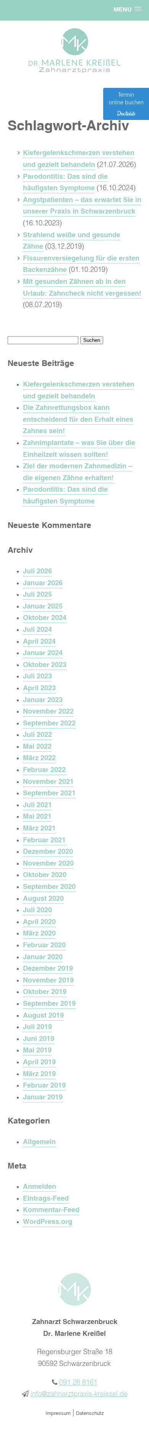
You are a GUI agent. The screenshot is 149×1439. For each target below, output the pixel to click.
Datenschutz (90, 1413)
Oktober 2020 (44, 875)
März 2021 (39, 828)
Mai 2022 (37, 746)
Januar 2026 (43, 583)
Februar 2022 (44, 770)
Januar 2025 (43, 606)
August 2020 (43, 898)
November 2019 (48, 980)
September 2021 (49, 793)
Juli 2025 (37, 594)
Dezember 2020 (48, 851)
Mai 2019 (37, 1050)
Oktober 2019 (44, 992)
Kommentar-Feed (51, 1210)
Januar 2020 (43, 957)
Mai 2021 (37, 816)
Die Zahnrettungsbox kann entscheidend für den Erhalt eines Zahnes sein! (78, 420)
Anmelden (39, 1186)
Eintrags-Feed (46, 1198)
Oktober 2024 (44, 618)
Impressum (58, 1413)
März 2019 (39, 1074)
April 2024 (39, 641)
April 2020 (39, 922)
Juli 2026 (37, 571)
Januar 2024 (43, 653)
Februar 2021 (44, 840)
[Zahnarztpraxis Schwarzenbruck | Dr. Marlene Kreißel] (74, 71)
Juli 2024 (37, 629)
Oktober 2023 (44, 665)
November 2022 (48, 711)
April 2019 (39, 1062)
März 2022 (39, 758)
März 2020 (39, 933)
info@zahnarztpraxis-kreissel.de (79, 1394)
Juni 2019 (38, 1039)
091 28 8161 (78, 1382)
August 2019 (43, 1015)
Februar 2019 (44, 1085)
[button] (127, 10)
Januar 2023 (43, 700)
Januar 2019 (43, 1097)
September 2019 (49, 1003)
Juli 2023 (37, 676)
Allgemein (39, 1142)
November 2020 (48, 863)
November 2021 (48, 782)
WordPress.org (47, 1222)
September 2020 (49, 887)
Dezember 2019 (48, 968)
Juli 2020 (37, 910)
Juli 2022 (37, 735)
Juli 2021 (37, 805)
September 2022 (49, 723)
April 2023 (39, 688)
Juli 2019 (37, 1027)
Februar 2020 (44, 945)
